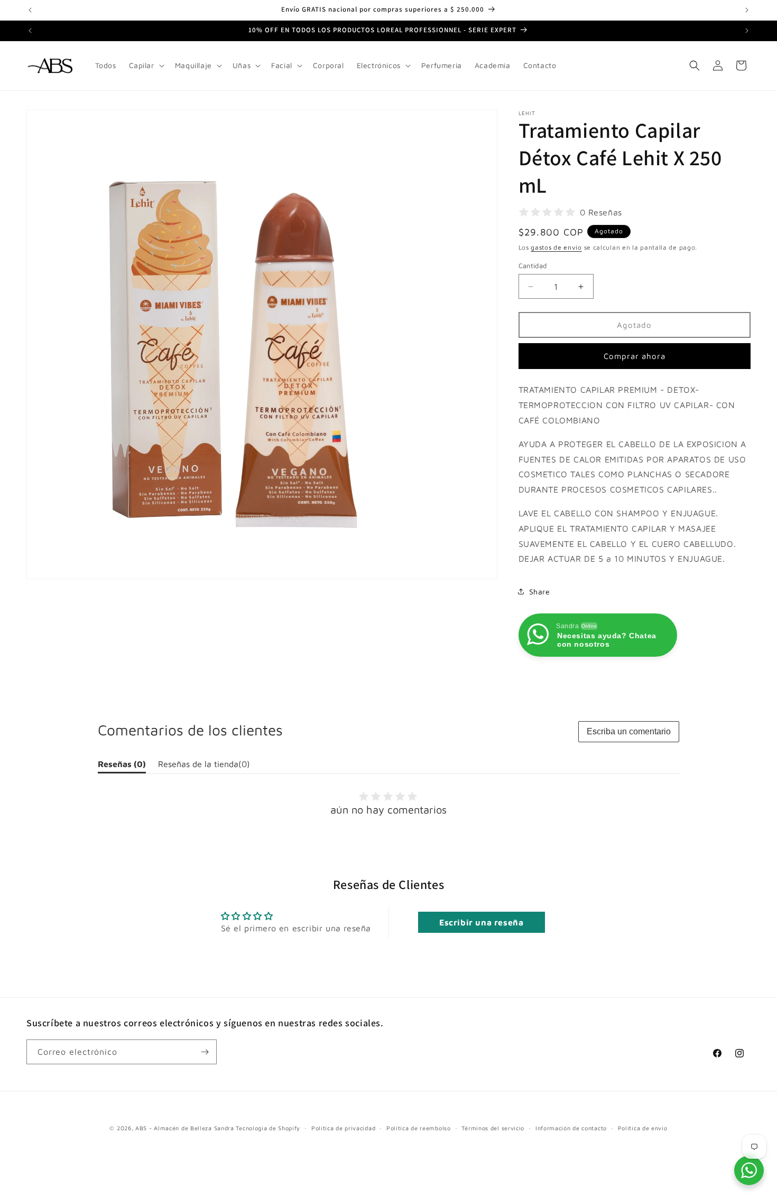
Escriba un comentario (629, 731)
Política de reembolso (418, 1127)
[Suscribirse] (204, 1051)
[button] (146, 65)
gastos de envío (556, 247)
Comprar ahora (634, 356)
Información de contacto (571, 1127)
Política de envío (643, 1127)
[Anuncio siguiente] (746, 10)
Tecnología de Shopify (268, 1127)
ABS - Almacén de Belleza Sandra (184, 1127)
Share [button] (539, 591)
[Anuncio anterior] (30, 10)
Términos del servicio (492, 1127)
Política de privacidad (343, 1127)
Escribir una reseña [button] (481, 922)
